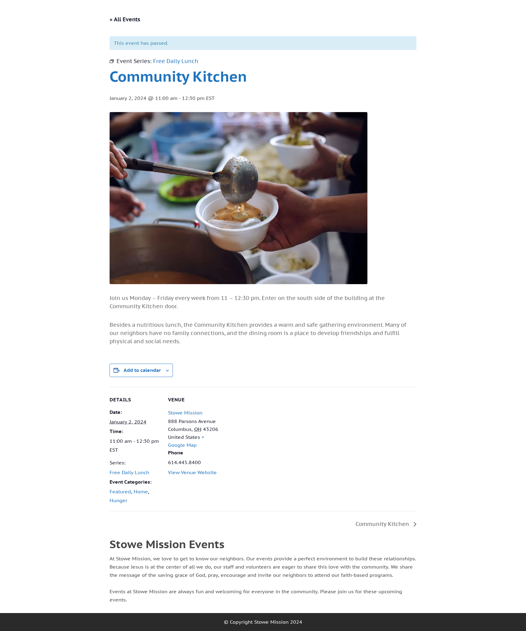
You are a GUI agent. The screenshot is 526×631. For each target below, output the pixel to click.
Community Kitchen (383, 523)
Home (141, 491)
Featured (120, 491)
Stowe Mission (185, 413)
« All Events (125, 19)
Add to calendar (142, 370)
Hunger (118, 500)
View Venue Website (192, 472)
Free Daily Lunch (129, 472)
